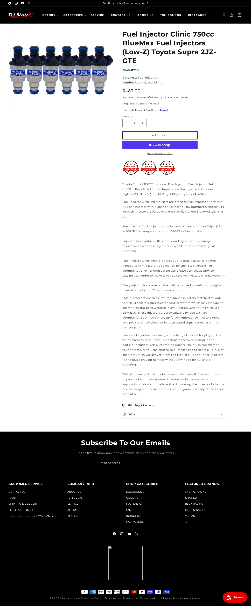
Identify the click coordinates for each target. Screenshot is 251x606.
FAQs (12, 497)
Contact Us (17, 491)
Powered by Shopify (91, 598)
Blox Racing (194, 503)
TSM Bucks (75, 497)
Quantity (127, 116)
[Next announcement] (171, 3)
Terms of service (148, 598)
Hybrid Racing (195, 509)
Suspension (134, 503)
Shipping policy (169, 598)
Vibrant (191, 515)
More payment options (160, 153)
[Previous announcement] (80, 3)
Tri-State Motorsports (69, 598)
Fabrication (135, 521)
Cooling (132, 497)
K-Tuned (191, 497)
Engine (131, 509)
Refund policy (112, 598)
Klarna (72, 515)
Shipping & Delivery (23, 503)
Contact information (190, 598)
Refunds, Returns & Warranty (31, 515)
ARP (188, 521)
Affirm (72, 509)
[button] (49, 15)
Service (73, 503)
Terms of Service (21, 509)
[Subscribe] (152, 463)
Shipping (127, 103)
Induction (133, 515)
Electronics (135, 491)
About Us (74, 491)
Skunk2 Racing (196, 491)
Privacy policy (130, 598)
